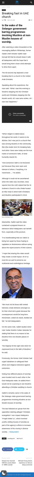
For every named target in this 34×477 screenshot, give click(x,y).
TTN (5, 20)
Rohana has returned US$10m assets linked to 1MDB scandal (9, 463)
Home (3, 7)
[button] (4, 473)
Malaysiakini (14, 432)
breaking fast (11, 438)
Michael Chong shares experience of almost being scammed (25, 463)
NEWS (8, 7)
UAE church (20, 438)
